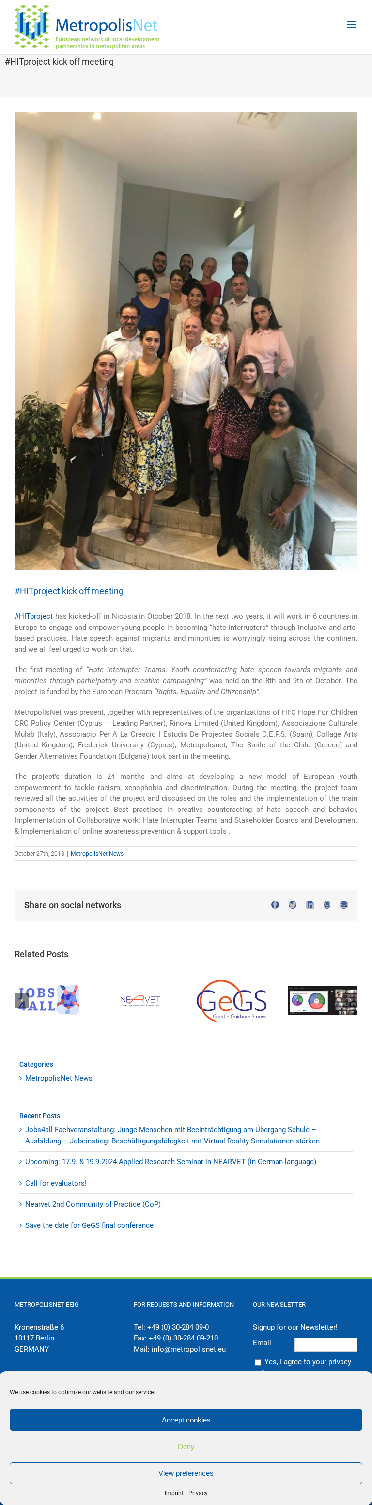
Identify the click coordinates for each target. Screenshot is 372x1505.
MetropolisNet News (97, 853)
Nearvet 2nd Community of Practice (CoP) (93, 1204)
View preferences (186, 1473)
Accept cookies (186, 1420)
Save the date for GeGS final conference (89, 1225)
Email (262, 1343)
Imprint (174, 1493)
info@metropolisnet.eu (189, 1349)
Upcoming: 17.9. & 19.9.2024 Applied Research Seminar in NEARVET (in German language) (170, 1162)
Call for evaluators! (56, 1183)
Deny (186, 1446)
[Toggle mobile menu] (352, 24)
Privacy (198, 1493)
